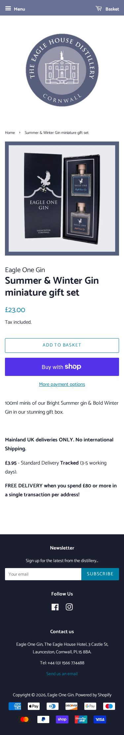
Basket (111, 9)
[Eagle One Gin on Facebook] (55, 608)
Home (10, 133)
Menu (19, 9)
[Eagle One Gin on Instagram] (69, 608)
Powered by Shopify (93, 695)
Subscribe (100, 574)
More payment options (62, 384)
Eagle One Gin (60, 695)
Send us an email (62, 673)
